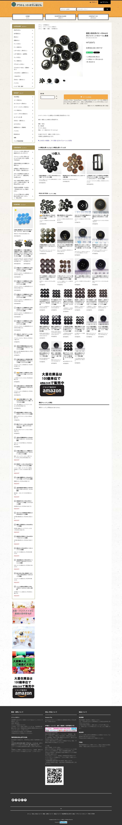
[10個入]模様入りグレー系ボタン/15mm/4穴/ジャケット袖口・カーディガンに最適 (25, 401)
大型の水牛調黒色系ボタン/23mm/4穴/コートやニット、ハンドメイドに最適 (25, 439)
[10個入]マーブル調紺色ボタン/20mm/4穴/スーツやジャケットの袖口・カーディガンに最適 (25, 309)
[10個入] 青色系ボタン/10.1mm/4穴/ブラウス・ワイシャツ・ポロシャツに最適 (23, 230)
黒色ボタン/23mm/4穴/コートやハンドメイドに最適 (25, 549)
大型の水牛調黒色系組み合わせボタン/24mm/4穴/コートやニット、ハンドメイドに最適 (25, 347)
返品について (91, 105)
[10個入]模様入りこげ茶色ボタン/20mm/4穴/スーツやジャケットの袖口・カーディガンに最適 (28, 253)
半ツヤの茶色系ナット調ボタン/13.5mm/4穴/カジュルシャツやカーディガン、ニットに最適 (48, 277)
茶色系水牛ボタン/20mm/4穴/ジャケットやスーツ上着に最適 (74, 176)
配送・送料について (48, 813)
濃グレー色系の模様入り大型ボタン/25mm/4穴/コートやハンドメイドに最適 (83, 277)
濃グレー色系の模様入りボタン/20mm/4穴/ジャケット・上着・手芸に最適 (56, 355)
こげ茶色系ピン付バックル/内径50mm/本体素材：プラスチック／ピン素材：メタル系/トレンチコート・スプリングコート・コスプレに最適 (98, 177)
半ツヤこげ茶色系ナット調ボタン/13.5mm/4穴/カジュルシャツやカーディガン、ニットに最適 (68, 302)
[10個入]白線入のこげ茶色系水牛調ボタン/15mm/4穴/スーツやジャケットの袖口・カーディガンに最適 (25, 361)
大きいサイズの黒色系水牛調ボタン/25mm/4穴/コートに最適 (25, 513)
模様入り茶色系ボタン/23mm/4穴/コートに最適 (25, 525)
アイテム (105, 2)
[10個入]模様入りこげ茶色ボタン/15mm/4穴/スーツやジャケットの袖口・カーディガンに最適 (18, 253)
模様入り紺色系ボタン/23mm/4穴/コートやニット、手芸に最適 (56, 328)
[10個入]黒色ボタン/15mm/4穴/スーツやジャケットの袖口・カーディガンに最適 (48, 217)
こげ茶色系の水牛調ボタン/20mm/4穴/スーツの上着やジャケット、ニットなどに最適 (68, 329)
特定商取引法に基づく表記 (101, 105)
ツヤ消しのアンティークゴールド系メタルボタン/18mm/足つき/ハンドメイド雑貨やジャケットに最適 (65, 277)
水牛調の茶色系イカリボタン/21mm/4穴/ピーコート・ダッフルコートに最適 (48, 246)
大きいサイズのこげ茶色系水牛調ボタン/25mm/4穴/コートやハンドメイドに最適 (65, 246)
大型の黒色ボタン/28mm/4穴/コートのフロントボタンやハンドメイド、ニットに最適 (25, 561)
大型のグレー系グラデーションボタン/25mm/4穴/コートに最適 (24, 335)
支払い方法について (37, 813)
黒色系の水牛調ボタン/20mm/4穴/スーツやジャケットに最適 (25, 537)
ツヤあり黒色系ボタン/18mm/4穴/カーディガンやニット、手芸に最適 (45, 302)
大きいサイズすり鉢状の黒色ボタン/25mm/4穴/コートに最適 (83, 216)
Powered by (57, 822)
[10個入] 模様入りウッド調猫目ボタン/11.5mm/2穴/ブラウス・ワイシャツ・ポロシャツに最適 (25, 452)
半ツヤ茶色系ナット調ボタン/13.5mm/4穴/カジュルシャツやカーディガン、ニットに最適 (91, 302)
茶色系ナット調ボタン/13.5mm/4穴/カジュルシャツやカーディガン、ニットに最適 (80, 302)
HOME (28, 17)
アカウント (94, 2)
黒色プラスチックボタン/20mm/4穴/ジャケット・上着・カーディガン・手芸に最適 (25, 426)
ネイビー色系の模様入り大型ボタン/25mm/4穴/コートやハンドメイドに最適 (100, 277)
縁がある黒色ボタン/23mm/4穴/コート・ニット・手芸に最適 (44, 355)
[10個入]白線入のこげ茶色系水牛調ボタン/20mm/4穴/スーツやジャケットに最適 (25, 387)
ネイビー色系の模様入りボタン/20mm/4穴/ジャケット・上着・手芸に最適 (91, 329)
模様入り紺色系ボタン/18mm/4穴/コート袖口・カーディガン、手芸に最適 (45, 329)
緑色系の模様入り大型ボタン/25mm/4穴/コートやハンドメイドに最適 (24, 413)
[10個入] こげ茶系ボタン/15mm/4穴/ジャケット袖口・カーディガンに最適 (25, 374)
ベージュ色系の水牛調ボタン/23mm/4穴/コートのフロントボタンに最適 (24, 588)
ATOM (93, 813)
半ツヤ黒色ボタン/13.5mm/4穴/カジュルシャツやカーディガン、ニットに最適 (56, 302)
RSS (89, 813)
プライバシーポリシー (81, 813)
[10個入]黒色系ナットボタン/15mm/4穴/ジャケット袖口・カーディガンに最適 (50, 176)
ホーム (40, 24)
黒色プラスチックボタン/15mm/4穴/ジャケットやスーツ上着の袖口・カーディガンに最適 (68, 356)
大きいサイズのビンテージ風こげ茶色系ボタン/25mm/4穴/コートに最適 (100, 217)
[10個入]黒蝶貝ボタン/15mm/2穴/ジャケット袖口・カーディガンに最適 (25, 478)
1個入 (48, 28)
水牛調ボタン (46, 24)
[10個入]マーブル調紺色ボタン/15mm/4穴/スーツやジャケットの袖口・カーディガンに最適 (25, 296)
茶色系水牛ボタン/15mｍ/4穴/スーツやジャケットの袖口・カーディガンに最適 (24, 502)
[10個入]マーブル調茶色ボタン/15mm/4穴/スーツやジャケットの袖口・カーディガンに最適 (25, 269)
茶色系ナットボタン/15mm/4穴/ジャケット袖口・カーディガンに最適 (25, 465)
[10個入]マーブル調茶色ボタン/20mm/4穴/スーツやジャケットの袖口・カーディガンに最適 (25, 283)
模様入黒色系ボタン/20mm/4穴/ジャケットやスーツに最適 (64, 216)
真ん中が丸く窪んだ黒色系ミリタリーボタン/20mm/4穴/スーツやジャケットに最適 (25, 575)
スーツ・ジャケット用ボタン (49, 26)
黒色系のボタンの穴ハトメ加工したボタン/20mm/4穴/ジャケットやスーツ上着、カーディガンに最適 (100, 246)
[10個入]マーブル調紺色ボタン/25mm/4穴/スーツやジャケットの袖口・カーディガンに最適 (25, 322)
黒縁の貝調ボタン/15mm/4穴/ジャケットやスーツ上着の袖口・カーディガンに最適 (80, 329)
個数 (44, 28)
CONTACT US (93, 17)
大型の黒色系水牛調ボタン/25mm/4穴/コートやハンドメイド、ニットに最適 (25, 489)
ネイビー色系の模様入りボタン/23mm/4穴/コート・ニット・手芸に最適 (103, 329)
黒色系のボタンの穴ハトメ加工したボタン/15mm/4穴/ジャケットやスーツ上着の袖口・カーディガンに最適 (83, 247)
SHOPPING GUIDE (60, 17)
